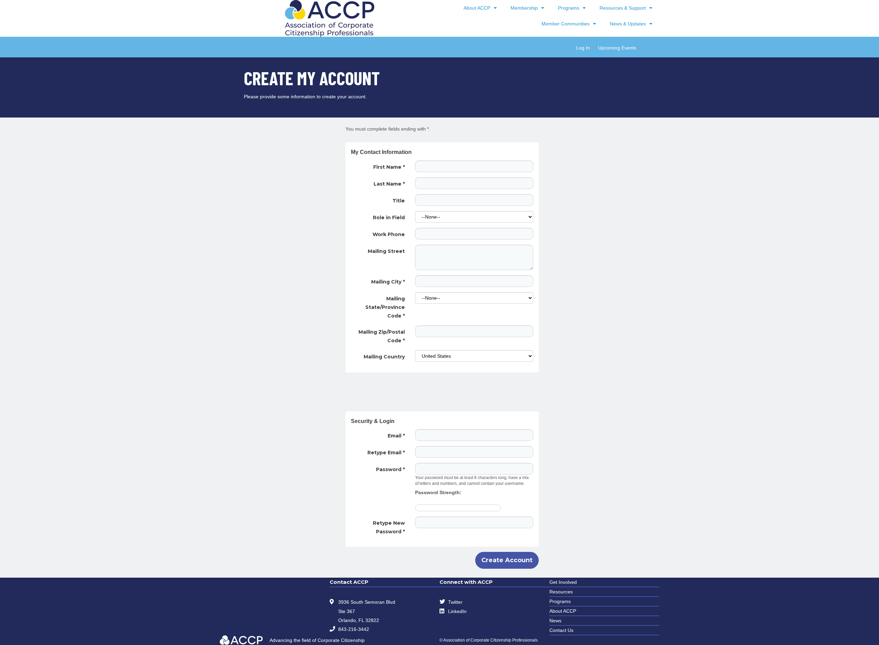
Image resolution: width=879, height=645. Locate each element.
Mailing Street (386, 251)
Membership (524, 8)
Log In (583, 48)
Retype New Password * (389, 527)
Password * (390, 469)
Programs (568, 8)
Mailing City (388, 282)
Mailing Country (384, 357)
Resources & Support (623, 8)
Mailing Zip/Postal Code (381, 336)
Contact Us (561, 630)
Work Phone (389, 234)
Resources (561, 591)
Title (398, 201)
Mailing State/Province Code (385, 307)
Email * (396, 436)
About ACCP (477, 8)
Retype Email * (386, 452)
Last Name (389, 184)
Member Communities (565, 23)
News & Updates (628, 23)
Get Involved (563, 582)
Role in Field (389, 217)
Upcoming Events (617, 48)
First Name (389, 167)
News (555, 620)
